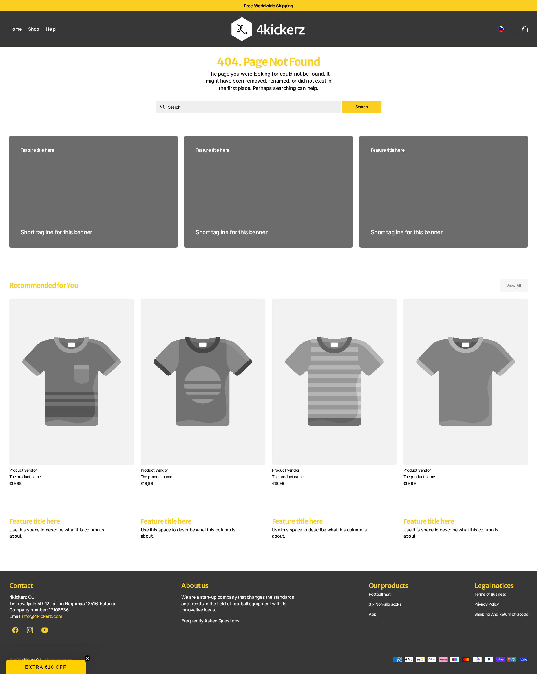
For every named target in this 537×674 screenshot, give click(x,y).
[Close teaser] (87, 658)
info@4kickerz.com (42, 616)
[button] (501, 29)
